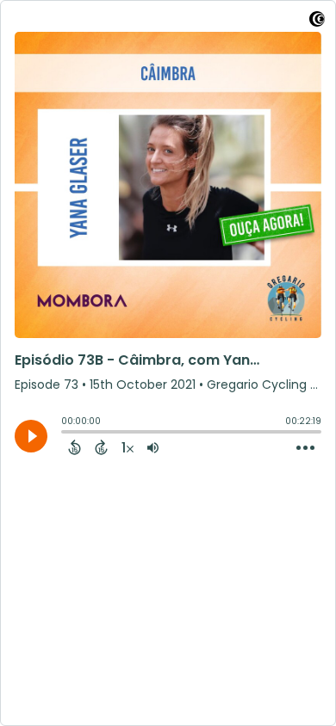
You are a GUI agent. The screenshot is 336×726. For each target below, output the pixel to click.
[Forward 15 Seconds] (101, 447)
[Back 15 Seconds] (74, 447)
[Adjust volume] (152, 447)
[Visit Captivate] (317, 22)
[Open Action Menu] (305, 448)
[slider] (65, 433)
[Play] (31, 436)
